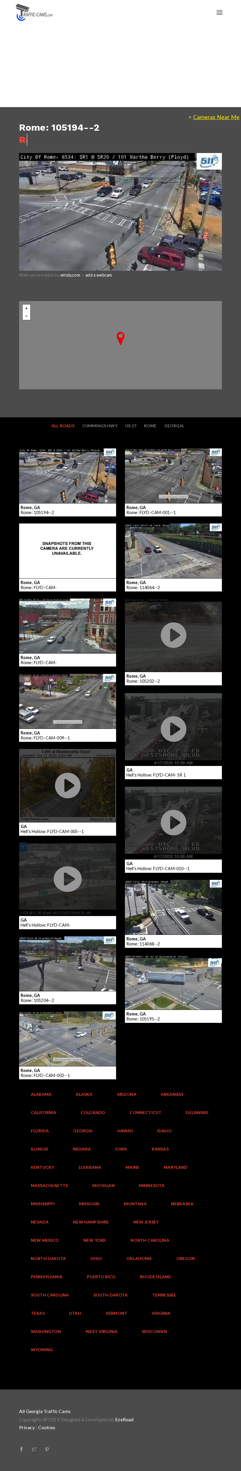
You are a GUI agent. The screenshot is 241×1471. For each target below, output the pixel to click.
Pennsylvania (47, 1276)
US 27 (130, 425)
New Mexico (45, 1240)
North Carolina (149, 1240)
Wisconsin (154, 1331)
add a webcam (99, 274)
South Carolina (50, 1294)
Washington (46, 1331)
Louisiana (90, 1167)
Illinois (39, 1148)
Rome (150, 425)
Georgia (174, 425)
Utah (75, 1313)
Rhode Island (155, 1276)
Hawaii (125, 1130)
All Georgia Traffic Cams (45, 1411)
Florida (40, 1130)
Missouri (89, 1203)
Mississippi (43, 1203)
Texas (38, 1313)
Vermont (116, 1313)
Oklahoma (139, 1258)
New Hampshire (91, 1221)
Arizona (126, 1094)
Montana (135, 1203)
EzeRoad (124, 1419)
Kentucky (42, 1167)
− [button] (26, 316)
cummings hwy (100, 425)
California (43, 1112)
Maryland (176, 1167)
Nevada (39, 1221)
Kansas (160, 1148)
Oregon (185, 1258)
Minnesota (152, 1185)
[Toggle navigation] (219, 12)
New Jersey (146, 1221)
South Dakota (110, 1294)
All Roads (63, 425)
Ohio (96, 1258)
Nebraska (182, 1203)
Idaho (164, 1130)
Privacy (27, 1427)
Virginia (161, 1313)
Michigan (103, 1185)
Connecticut (145, 1112)
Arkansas (172, 1094)
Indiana (82, 1148)
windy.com (70, 274)
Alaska (84, 1094)
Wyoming (42, 1349)
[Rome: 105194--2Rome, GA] (121, 338)
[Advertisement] (120, 66)
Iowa (121, 1148)
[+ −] (120, 345)
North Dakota (48, 1258)
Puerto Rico (101, 1276)
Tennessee (164, 1294)
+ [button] (26, 308)
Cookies (46, 1427)
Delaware (197, 1112)
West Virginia (102, 1331)
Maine (132, 1167)
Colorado (93, 1112)
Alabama (41, 1094)
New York (94, 1240)
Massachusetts (49, 1185)
